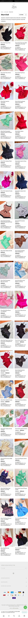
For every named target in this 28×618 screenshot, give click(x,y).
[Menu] (8, 616)
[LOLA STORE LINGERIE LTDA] (3, 616)
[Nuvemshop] (14, 608)
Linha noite (6, 11)
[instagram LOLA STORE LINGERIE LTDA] (13, 573)
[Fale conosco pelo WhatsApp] (25, 607)
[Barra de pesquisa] (14, 616)
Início (2, 11)
